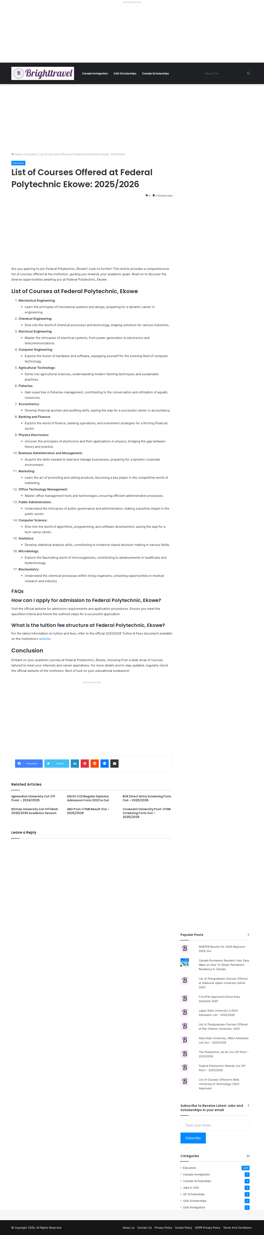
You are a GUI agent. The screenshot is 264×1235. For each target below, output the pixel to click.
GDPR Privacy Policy (207, 1227)
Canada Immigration (95, 73)
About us (128, 1227)
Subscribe (193, 1138)
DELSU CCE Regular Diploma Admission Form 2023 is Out (88, 798)
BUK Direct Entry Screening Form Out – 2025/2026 (147, 798)
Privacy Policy (163, 1227)
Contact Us (144, 1227)
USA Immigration (194, 1207)
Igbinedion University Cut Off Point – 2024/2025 (33, 798)
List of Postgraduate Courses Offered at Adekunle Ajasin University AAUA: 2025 (223, 983)
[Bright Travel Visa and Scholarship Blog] (42, 73)
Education (31, 154)
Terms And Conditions (237, 1227)
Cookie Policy (183, 1227)
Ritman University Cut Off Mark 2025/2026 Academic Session (34, 811)
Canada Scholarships (155, 73)
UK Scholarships (194, 1194)
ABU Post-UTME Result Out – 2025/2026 (88, 811)
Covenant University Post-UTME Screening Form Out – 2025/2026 (147, 813)
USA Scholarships (125, 73)
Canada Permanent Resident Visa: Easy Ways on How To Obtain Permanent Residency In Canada (224, 965)
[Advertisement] (132, 34)
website (45, 639)
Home (18, 154)
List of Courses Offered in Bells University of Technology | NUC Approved (219, 1084)
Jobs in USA (191, 1187)
